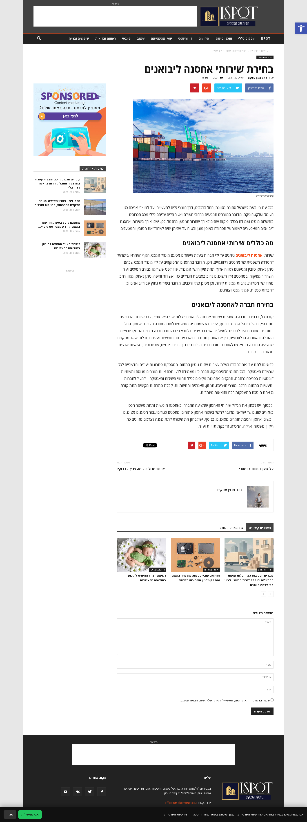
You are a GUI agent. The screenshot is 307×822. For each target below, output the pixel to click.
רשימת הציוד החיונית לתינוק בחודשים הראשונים (61, 246)
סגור (10, 814)
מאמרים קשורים (260, 528)
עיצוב (141, 38)
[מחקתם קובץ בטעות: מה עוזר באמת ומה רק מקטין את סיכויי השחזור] (195, 555)
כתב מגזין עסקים (257, 77)
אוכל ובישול (224, 38)
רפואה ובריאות (105, 38)
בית (272, 51)
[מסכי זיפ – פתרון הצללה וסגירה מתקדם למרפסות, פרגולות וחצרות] (95, 207)
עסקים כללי (246, 38)
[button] (301, 28)
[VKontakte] (77, 791)
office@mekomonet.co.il (181, 803)
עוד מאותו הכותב (231, 528)
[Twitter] (89, 791)
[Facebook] (101, 791)
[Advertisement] (115, 16)
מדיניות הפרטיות (175, 814)
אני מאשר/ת (30, 814)
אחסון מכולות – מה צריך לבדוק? (141, 469)
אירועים (204, 38)
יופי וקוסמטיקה (161, 38)
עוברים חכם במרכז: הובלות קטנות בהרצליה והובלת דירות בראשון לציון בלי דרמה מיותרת (249, 580)
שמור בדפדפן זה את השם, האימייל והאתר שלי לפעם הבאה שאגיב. (225, 700)
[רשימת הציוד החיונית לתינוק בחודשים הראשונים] (141, 555)
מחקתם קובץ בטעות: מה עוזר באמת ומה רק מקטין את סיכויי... (59, 224)
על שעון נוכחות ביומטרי (256, 469)
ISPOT (265, 38)
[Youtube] (65, 791)
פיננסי (126, 38)
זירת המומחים (265, 57)
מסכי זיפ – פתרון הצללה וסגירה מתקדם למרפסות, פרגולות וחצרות (57, 203)
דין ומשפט (185, 38)
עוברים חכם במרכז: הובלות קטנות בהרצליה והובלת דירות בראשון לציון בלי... (57, 183)
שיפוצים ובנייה (79, 38)
